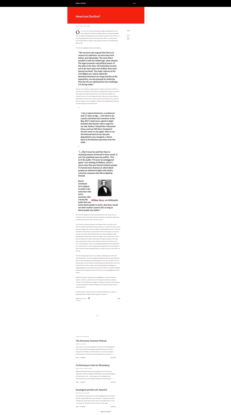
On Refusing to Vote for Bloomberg (92, 365)
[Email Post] (89, 298)
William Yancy (97, 200)
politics (128, 39)
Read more (113, 357)
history (128, 37)
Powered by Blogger (106, 411)
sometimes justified (101, 243)
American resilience (95, 48)
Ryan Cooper (81, 3)
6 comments (82, 357)
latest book (102, 258)
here (90, 71)
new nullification (99, 277)
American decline (114, 33)
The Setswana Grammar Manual (91, 340)
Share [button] (128, 30)
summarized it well (110, 101)
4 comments (82, 382)
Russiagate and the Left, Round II (91, 389)
